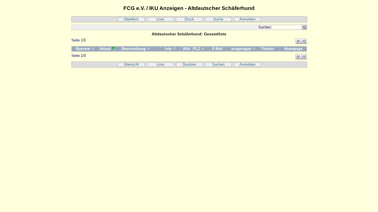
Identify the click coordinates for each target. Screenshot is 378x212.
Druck (189, 19)
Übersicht (131, 65)
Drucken (189, 65)
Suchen (218, 65)
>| (303, 41)
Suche (218, 19)
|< (298, 41)
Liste (160, 19)
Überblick (131, 19)
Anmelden (247, 19)
